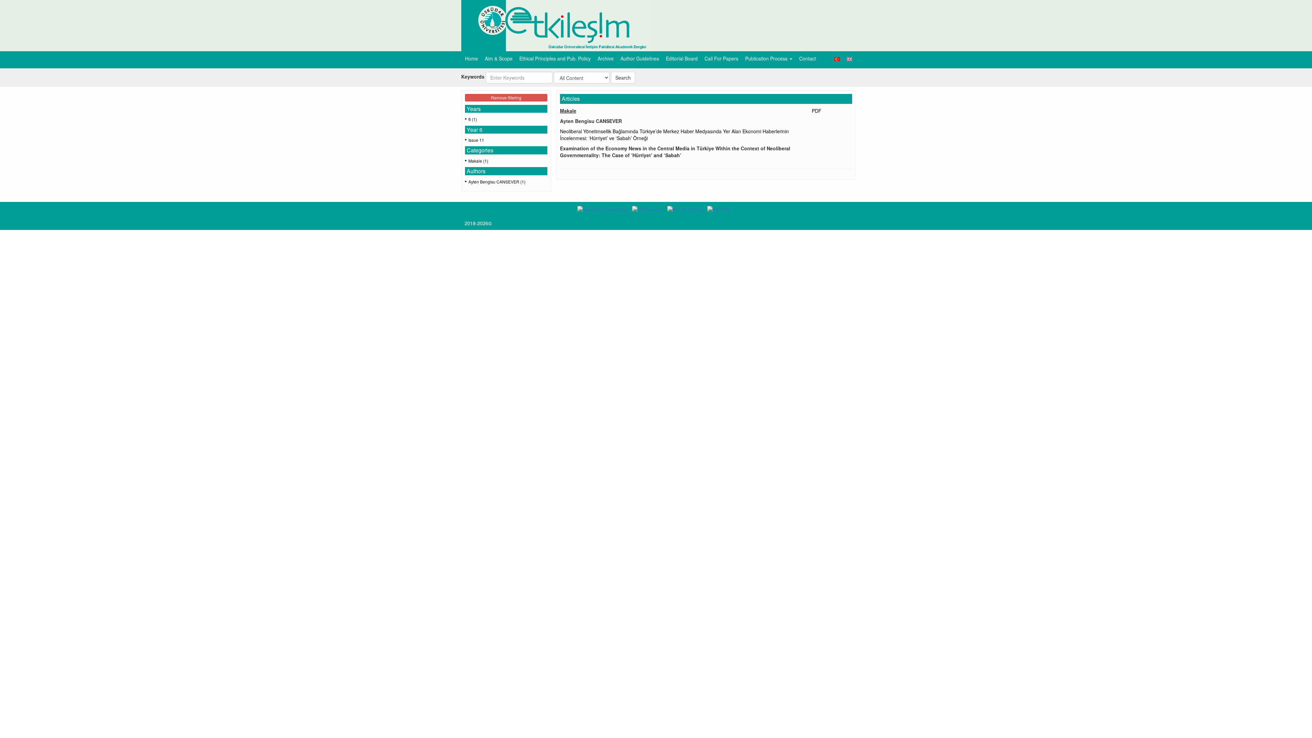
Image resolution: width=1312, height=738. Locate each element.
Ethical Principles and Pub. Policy (555, 58)
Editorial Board (682, 58)
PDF (816, 110)
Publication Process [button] (767, 58)
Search (623, 77)
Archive (606, 58)
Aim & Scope (498, 58)
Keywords (472, 76)
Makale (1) (478, 161)
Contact (807, 58)
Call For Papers (721, 58)
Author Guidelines (639, 58)
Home (471, 58)
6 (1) (472, 119)
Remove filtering (506, 97)
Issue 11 (476, 140)
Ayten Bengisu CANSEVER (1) (496, 181)
